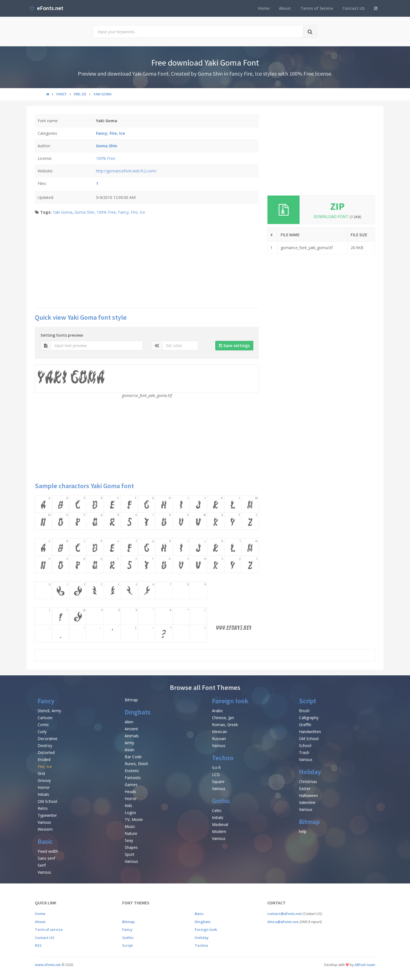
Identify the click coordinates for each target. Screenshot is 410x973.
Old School (47, 801)
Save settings (236, 345)
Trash (304, 752)
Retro (43, 808)
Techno (222, 757)
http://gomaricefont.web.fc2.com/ (126, 171)
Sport (129, 854)
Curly (42, 731)
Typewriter (47, 815)
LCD (216, 774)
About (285, 8)
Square (218, 781)
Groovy (44, 780)
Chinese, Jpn (223, 717)
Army (129, 742)
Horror (44, 787)
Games (131, 784)
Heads (130, 791)
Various (44, 822)
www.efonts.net (48, 964)
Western (45, 829)
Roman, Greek (225, 724)
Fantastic (133, 777)
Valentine (307, 802)
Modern (219, 831)
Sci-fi (216, 767)
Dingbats (138, 712)
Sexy (129, 840)
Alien (129, 721)
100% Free (105, 158)
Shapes (131, 847)
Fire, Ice (138, 212)
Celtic (217, 810)
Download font (337, 216)
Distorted (46, 752)
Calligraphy (309, 717)
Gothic (221, 800)
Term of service (49, 929)
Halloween (308, 795)
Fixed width (48, 851)
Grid (41, 773)
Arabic (217, 710)
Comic (43, 724)
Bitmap (131, 699)
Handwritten (310, 731)
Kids (128, 805)
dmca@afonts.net (282, 921)
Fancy (123, 212)
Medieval (220, 824)
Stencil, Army (49, 710)
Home (263, 8)
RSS (38, 945)
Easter (304, 788)
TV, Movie (134, 819)
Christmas (308, 781)
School (305, 745)
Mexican (219, 731)
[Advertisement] (147, 263)
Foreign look (230, 701)
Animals (132, 735)
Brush (304, 710)
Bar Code (133, 756)
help (303, 831)
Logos (130, 812)
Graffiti (305, 724)
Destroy (45, 745)
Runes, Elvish (136, 763)
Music (130, 826)
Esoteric (132, 770)
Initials (43, 794)
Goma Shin (84, 212)
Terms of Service (316, 8)
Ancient (131, 728)
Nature (131, 833)
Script (307, 701)
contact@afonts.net (284, 913)
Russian (219, 738)
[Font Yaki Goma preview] (147, 568)
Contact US (354, 8)
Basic (45, 841)
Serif (42, 865)
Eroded (44, 759)
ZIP (337, 206)
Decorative (47, 738)
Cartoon (45, 717)
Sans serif (46, 858)
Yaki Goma (62, 212)
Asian (129, 749)
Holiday (310, 771)
